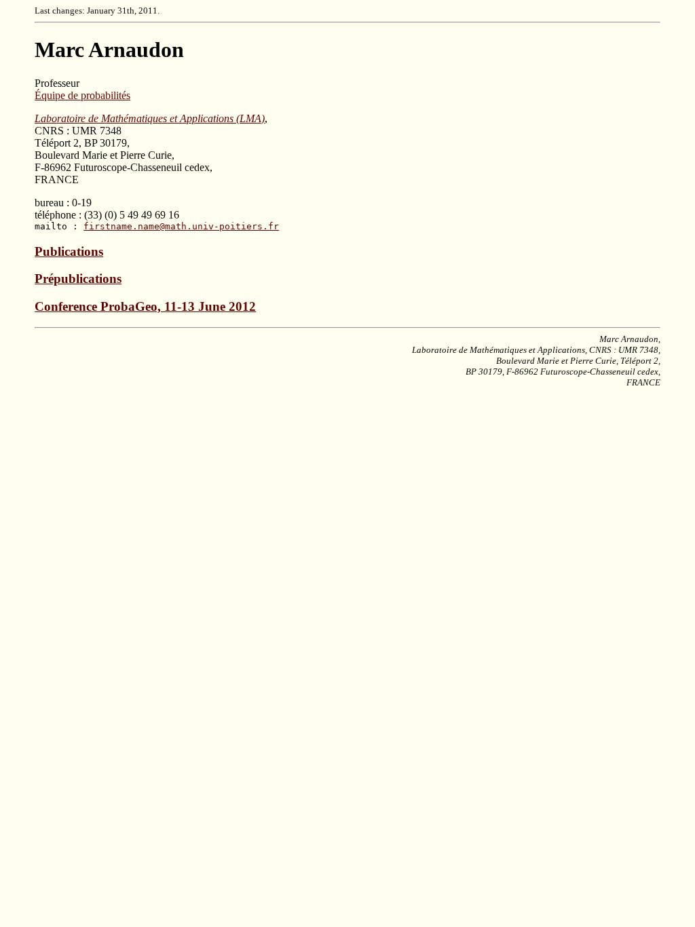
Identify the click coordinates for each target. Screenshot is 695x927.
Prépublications (78, 278)
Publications (69, 251)
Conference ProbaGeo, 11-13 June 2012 (145, 306)
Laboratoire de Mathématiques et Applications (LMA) (150, 118)
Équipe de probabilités (82, 95)
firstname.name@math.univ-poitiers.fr (181, 226)
